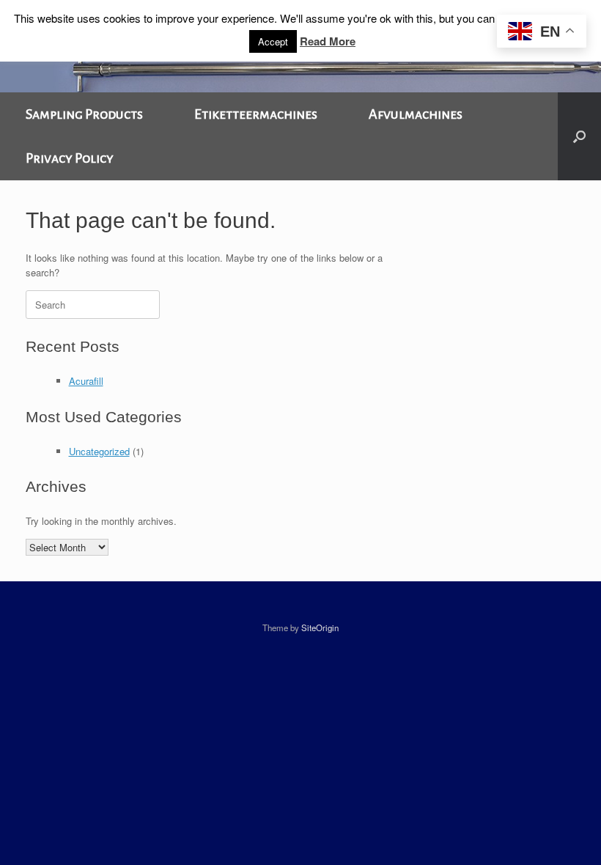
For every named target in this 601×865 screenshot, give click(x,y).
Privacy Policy (70, 158)
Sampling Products (84, 114)
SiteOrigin (320, 627)
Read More (327, 41)
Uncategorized (99, 451)
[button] (579, 136)
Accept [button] (273, 41)
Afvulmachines (415, 114)
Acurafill (86, 381)
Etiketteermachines (255, 114)
